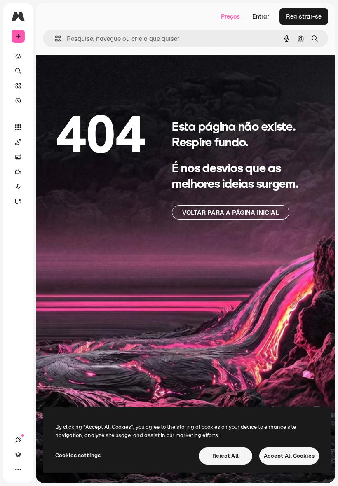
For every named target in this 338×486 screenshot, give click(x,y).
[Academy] (18, 454)
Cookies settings (78, 455)
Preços (230, 16)
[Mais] (18, 469)
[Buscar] (18, 70)
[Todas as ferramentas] (18, 127)
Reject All (225, 455)
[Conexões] (18, 439)
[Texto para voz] (18, 186)
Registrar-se (304, 16)
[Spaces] (18, 142)
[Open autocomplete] (54, 38)
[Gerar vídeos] (18, 171)
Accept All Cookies (289, 455)
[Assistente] (18, 201)
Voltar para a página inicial (230, 212)
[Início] (18, 56)
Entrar (261, 16)
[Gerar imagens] (18, 157)
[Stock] (18, 85)
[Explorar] (18, 100)
